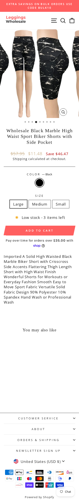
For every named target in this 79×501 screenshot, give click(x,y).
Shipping (20, 159)
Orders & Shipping (38, 440)
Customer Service (38, 418)
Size (39, 196)
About (38, 429)
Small (61, 204)
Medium (39, 204)
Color (39, 174)
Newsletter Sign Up (38, 451)
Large (18, 204)
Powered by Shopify (39, 497)
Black (39, 182)
